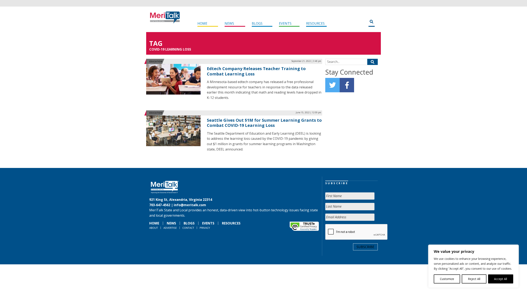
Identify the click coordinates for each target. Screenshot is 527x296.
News (229, 23)
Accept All (500, 279)
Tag (155, 43)
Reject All (474, 279)
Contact (188, 228)
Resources (315, 23)
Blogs (257, 23)
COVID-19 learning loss (170, 49)
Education (155, 61)
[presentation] (356, 232)
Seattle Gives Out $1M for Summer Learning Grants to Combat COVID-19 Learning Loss (264, 122)
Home (202, 23)
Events (285, 23)
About (153, 228)
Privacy (205, 228)
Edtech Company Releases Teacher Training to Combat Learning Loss (256, 71)
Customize (447, 279)
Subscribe (365, 247)
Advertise (170, 228)
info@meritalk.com (190, 205)
